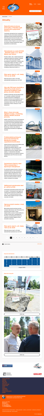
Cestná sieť (4, 382)
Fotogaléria (4, 388)
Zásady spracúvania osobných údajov (8, 409)
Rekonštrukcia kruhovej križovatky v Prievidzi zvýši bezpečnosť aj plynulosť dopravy (13, 28)
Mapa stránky (30, 4)
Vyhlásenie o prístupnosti (36, 409)
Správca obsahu (14, 411)
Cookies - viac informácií (27, 409)
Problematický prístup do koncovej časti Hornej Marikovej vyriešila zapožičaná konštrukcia (12, 139)
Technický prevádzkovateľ (6, 411)
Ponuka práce (5, 385)
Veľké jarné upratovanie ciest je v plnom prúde (13, 186)
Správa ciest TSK (6, 378)
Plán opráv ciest (5, 384)
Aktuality (4, 379)
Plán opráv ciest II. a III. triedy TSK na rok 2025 (14, 226)
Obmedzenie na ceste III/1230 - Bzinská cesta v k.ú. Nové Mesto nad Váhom (14, 52)
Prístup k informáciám (7, 391)
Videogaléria (5, 389)
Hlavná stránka (4, 16)
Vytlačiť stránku (7, 244)
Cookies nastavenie (19, 409)
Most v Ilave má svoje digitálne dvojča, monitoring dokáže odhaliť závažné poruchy (13, 114)
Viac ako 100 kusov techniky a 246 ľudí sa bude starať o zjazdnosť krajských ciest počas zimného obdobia (14, 90)
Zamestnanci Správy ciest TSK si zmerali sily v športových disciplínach (12, 165)
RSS (35, 4)
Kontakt (4, 392)
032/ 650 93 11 (7, 405)
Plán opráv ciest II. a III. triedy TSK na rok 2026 (14, 75)
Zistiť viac (22, 314)
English (39, 4)
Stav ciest (4, 381)
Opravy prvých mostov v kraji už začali (14, 205)
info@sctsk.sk (8, 406)
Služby (3, 386)
